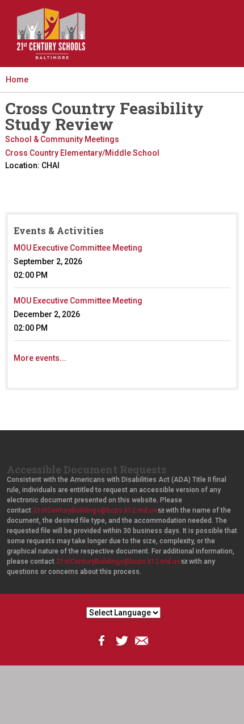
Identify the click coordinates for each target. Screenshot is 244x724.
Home (17, 79)
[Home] (51, 33)
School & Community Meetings (62, 139)
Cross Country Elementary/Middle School (82, 152)
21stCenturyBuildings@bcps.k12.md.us (98, 510)
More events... (40, 358)
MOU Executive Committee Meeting (78, 247)
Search (171, 43)
